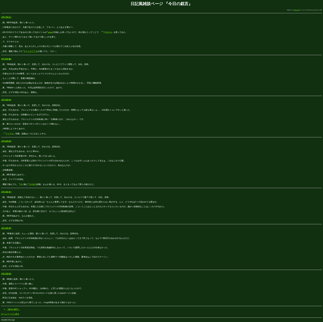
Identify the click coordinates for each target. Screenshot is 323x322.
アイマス (9, 134)
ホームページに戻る (10, 314)
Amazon (297, 10)
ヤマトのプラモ (31, 51)
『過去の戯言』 (13, 309)
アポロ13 (107, 32)
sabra (50, 32)
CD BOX (33, 184)
